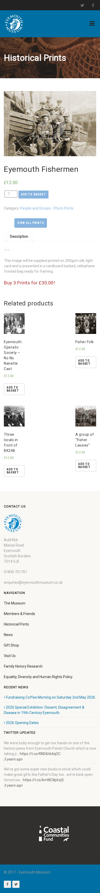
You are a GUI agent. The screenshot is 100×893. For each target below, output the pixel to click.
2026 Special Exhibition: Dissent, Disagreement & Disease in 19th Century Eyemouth (44, 710)
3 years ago (13, 759)
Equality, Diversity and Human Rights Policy (38, 677)
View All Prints (30, 223)
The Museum (14, 603)
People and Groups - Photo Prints (47, 208)
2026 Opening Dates (22, 723)
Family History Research (23, 666)
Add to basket (33, 194)
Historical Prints (16, 624)
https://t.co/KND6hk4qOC (40, 754)
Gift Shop (11, 645)
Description (19, 236)
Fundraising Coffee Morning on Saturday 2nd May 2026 (50, 697)
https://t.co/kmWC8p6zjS (43, 780)
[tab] (19, 236)
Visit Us (10, 656)
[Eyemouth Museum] (14, 24)
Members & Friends (19, 614)
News (8, 635)
